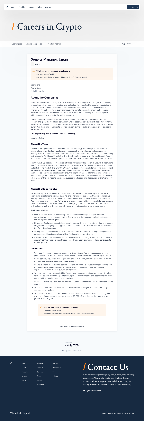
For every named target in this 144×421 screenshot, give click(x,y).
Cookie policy (77, 351)
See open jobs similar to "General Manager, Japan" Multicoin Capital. (61, 77)
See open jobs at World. (45, 74)
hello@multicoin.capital (92, 390)
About (23, 368)
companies (34, 44)
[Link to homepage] (7, 7)
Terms (55, 372)
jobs (17, 44)
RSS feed (40, 384)
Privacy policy (66, 351)
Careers (40, 372)
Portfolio (24, 372)
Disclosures (57, 368)
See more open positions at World (72, 326)
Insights (24, 376)
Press (39, 376)
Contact (40, 368)
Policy (23, 380)
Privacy (55, 376)
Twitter (39, 380)
